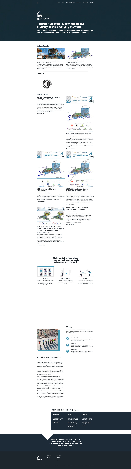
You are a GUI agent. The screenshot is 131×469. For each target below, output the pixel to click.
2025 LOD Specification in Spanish (78, 134)
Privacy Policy (39, 465)
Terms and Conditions (46, 465)
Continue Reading (41, 113)
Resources (79, 2)
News (63, 2)
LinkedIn (58, 460)
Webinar (40, 57)
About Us (92, 2)
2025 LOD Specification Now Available (75, 61)
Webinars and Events (70, 2)
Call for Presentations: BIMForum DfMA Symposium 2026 (49, 98)
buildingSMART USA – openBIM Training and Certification (77, 209)
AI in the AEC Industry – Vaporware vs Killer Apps (48, 61)
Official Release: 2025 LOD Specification (46, 190)
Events (48, 457)
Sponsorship (85, 2)
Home (58, 2)
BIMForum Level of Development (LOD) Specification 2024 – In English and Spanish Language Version (50, 228)
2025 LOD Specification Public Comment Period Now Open (77, 190)
